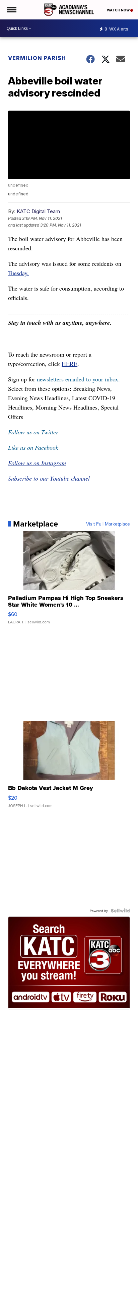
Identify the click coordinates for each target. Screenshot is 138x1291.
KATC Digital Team (38, 211)
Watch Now (118, 10)
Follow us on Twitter (33, 432)
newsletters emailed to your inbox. (78, 379)
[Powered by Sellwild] (120, 910)
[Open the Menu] (11, 10)
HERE (69, 364)
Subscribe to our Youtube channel (49, 478)
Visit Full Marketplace (108, 523)
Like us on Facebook (33, 447)
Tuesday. (18, 273)
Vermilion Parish (37, 58)
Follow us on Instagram (37, 463)
